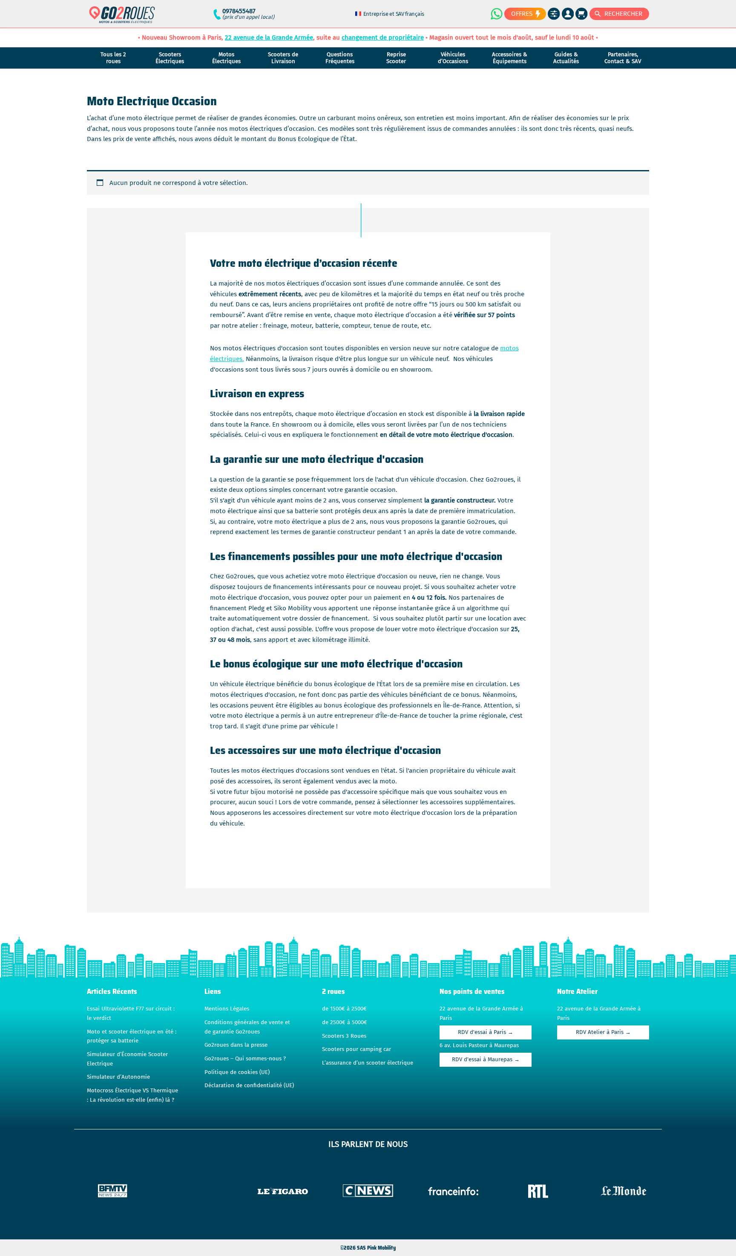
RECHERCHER (623, 13)
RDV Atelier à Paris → (603, 1032)
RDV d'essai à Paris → (485, 1032)
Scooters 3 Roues (344, 1036)
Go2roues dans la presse (235, 1045)
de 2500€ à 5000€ (344, 1022)
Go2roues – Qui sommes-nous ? (245, 1058)
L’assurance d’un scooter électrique (367, 1063)
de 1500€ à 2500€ (344, 1008)
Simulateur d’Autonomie (118, 1077)
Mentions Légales (226, 1008)
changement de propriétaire (383, 37)
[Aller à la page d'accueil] (122, 18)
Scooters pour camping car (356, 1049)
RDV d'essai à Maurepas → (486, 1059)
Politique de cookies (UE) (237, 1072)
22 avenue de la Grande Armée (269, 37)
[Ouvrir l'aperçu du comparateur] (554, 14)
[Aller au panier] (581, 14)
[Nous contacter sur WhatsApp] (496, 13)
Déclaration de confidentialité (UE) (249, 1085)
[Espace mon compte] (568, 14)
